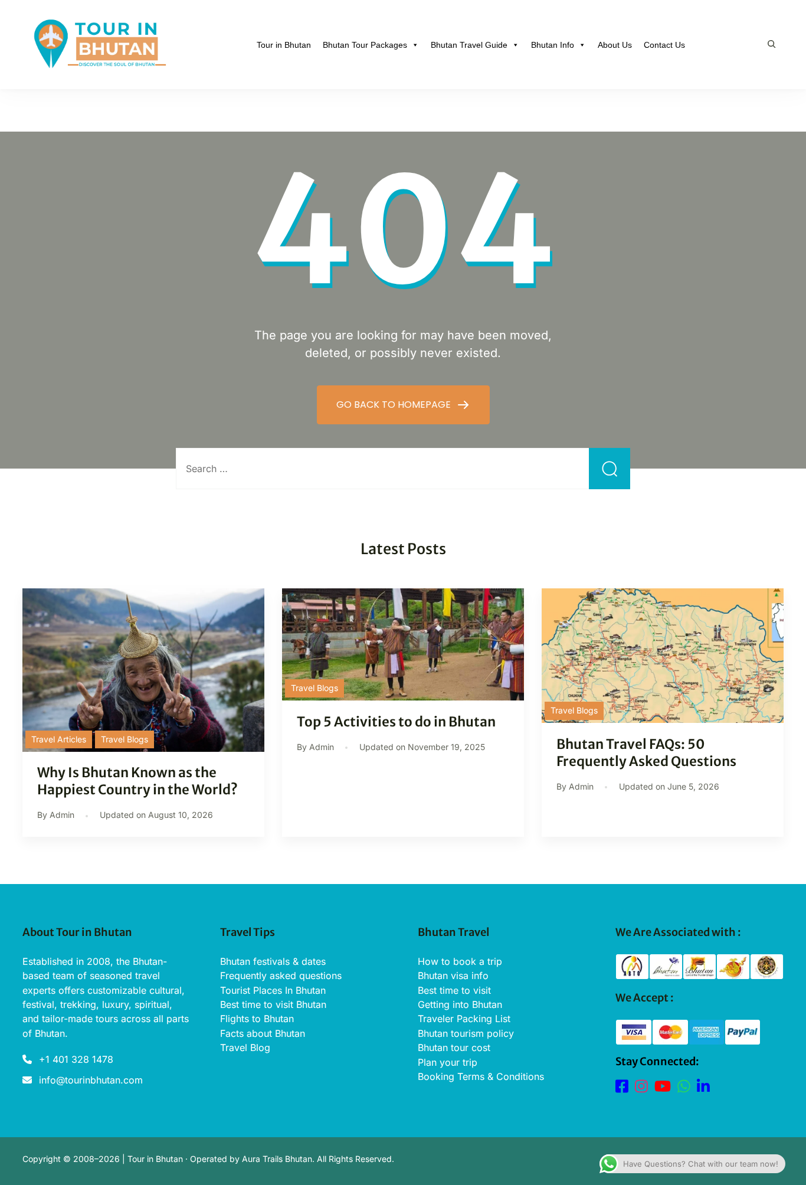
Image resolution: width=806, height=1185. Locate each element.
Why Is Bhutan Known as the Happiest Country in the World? (138, 781)
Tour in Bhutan (284, 45)
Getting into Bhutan (460, 1004)
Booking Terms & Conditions (481, 1076)
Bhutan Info (552, 45)
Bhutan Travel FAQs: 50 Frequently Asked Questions (646, 753)
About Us (615, 45)
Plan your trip (447, 1062)
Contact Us (664, 45)
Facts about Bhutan (262, 1033)
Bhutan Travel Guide (469, 45)
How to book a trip (460, 961)
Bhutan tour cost (454, 1047)
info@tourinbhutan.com (91, 1080)
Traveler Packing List (464, 1018)
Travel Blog (245, 1047)
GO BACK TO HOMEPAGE (394, 404)
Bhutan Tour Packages (365, 45)
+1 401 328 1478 (76, 1059)
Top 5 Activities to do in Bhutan (396, 721)
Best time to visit (454, 990)
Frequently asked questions (281, 975)
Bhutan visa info (453, 975)
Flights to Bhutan (257, 1018)
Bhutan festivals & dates (273, 961)
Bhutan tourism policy (466, 1033)
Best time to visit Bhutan (273, 1004)
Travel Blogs (124, 739)
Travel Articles (58, 739)
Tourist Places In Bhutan (273, 990)
